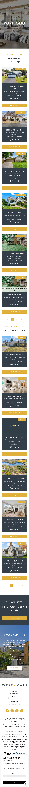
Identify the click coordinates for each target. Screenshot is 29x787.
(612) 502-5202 (14, 693)
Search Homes (14, 618)
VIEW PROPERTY (14, 105)
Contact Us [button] (14, 668)
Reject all (14, 773)
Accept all (14, 782)
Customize (14, 778)
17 (23, 585)
